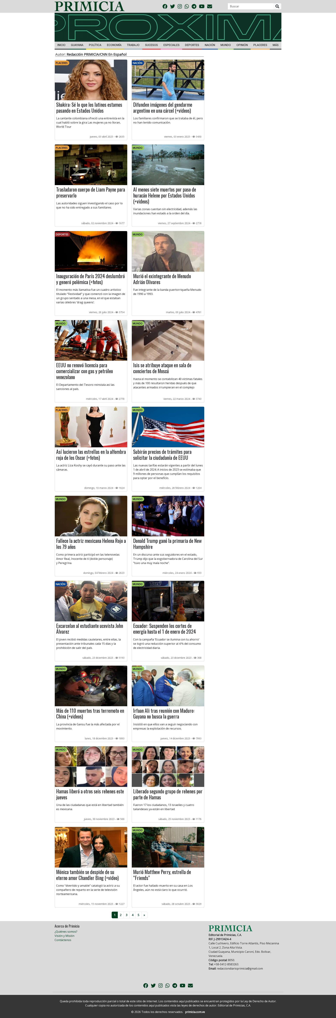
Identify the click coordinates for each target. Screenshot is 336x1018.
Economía (114, 45)
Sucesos (151, 45)
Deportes (192, 45)
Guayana (77, 45)
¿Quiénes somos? (66, 932)
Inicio (61, 45)
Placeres (260, 45)
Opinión (242, 45)
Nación (210, 45)
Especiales (171, 45)
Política (95, 45)
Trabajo (133, 45)
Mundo (225, 45)
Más (276, 45)
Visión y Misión (64, 936)
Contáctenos (63, 940)
